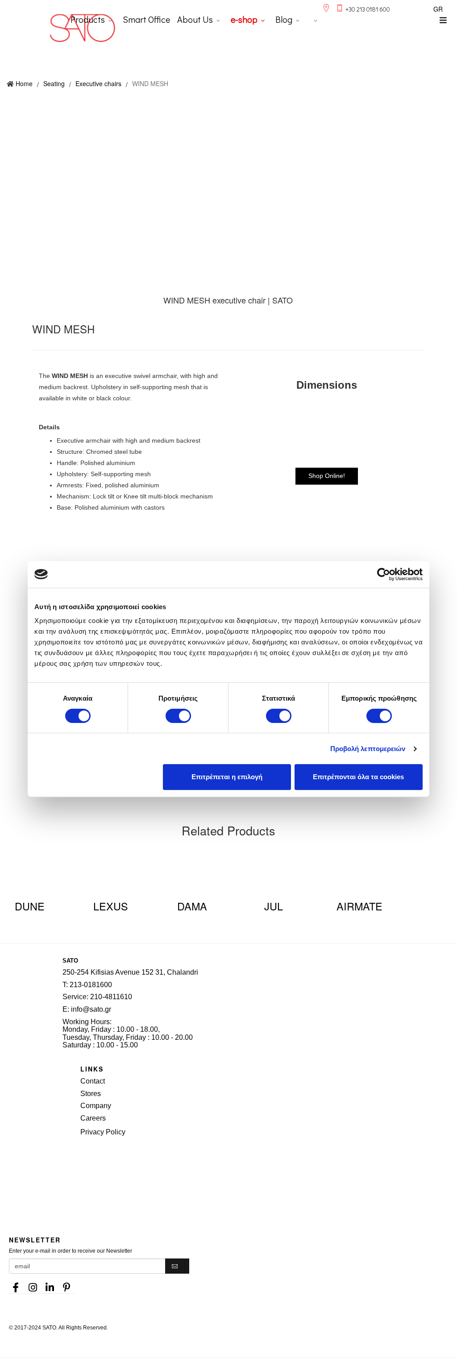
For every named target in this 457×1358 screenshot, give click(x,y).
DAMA (192, 906)
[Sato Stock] (268, 1162)
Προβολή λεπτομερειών (368, 748)
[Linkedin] (49, 1285)
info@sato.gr (91, 1009)
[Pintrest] (66, 1285)
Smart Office (146, 19)
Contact (92, 1081)
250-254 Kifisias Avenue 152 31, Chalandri (130, 972)
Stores (90, 1093)
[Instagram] (32, 1285)
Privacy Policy (102, 1132)
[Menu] (443, 20)
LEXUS (110, 906)
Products (88, 19)
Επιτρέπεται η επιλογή (226, 777)
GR (438, 8)
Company (95, 1105)
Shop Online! (326, 475)
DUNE (30, 906)
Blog (283, 19)
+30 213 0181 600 (367, 9)
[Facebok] (15, 1285)
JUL (273, 906)
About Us (195, 19)
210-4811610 (111, 997)
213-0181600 (91, 984)
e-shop (244, 19)
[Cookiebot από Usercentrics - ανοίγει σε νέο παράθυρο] (384, 574)
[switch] (178, 716)
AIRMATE (359, 906)
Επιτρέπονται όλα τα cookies (358, 777)
